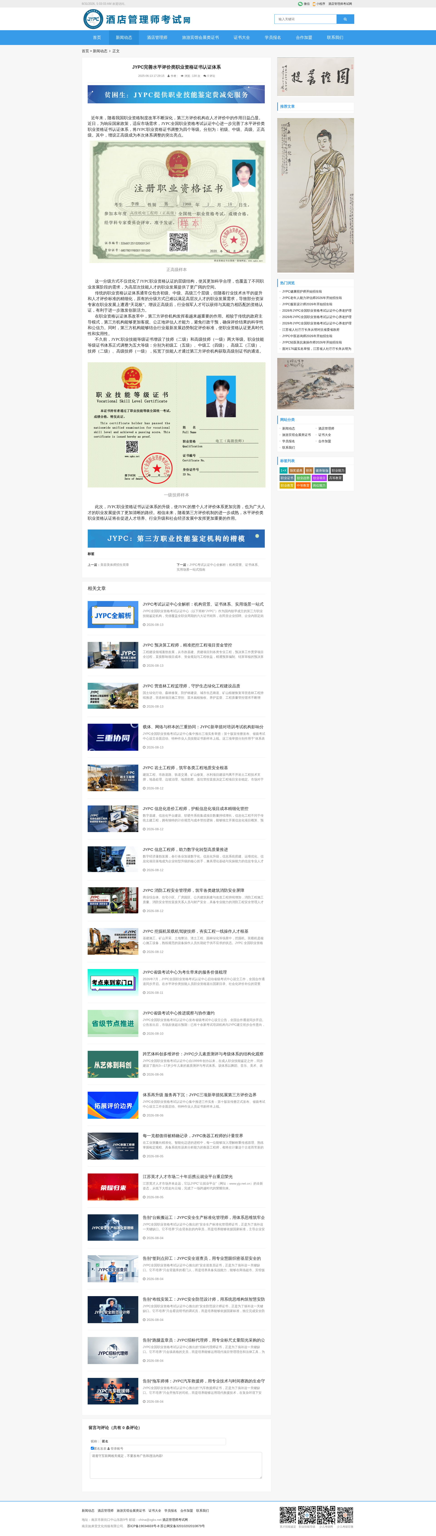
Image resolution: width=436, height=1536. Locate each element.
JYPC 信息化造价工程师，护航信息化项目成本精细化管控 (195, 808)
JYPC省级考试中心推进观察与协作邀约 (179, 1013)
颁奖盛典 (296, 470)
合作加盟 (304, 37)
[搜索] (345, 19)
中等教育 (303, 485)
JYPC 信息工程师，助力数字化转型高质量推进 (185, 849)
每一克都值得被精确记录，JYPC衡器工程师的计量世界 (193, 1135)
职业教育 (287, 485)
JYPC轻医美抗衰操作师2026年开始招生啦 (312, 342)
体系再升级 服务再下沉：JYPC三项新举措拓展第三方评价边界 (200, 1095)
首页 (97, 37)
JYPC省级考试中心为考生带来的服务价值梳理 (185, 972)
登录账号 (116, 1448)
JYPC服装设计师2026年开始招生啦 (307, 304)
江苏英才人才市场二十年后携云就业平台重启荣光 (188, 1176)
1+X (283, 470)
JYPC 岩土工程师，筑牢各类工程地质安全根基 (185, 768)
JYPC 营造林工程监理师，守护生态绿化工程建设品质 (191, 686)
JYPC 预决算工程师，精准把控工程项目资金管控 (187, 645)
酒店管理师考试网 (340, 3)
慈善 (309, 470)
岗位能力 (319, 485)
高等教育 (335, 478)
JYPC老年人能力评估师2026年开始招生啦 (312, 298)
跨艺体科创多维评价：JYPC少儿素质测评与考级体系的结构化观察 (203, 1054)
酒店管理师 (157, 37)
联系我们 (335, 37)
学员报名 (273, 37)
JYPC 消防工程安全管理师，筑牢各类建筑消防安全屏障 (193, 890)
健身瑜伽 (322, 470)
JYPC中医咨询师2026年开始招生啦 (307, 336)
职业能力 (338, 470)
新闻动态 (124, 37)
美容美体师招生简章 (114, 565)
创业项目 (319, 478)
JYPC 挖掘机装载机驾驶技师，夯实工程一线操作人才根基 (195, 931)
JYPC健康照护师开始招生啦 (302, 291)
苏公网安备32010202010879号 (182, 1526)
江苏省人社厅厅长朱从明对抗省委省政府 (310, 329)
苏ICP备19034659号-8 (143, 1526)
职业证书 (287, 478)
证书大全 (242, 37)
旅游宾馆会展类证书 (200, 37)
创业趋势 (303, 478)
